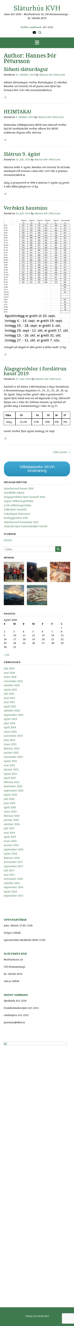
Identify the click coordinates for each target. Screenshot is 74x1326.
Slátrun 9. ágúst (22, 154)
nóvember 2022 (13, 756)
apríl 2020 (10, 807)
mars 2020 (10, 811)
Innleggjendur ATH (16, 517)
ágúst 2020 (10, 794)
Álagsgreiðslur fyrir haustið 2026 (24, 496)
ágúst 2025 (10, 689)
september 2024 (13, 714)
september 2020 (13, 790)
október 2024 (12, 710)
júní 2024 (9, 723)
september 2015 (13, 895)
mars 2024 (10, 731)
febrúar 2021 (11, 782)
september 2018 (13, 849)
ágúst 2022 (10, 761)
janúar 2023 (11, 752)
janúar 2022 (11, 769)
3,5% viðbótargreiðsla (17, 505)
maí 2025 (9, 702)
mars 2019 (10, 841)
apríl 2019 (10, 836)
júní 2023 (9, 740)
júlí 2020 (9, 799)
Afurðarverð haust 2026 (19, 488)
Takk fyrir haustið (15, 509)
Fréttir (8, 540)
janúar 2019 (11, 845)
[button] (37, 42)
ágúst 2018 (10, 853)
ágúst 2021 (10, 773)
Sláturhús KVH (37, 8)
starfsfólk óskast (14, 492)
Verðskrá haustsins (25, 208)
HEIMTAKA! (17, 111)
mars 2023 (10, 744)
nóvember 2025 (13, 681)
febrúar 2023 (11, 748)
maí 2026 (9, 672)
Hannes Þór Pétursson (52, 74)
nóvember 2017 (13, 862)
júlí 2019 (9, 828)
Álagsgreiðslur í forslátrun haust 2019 (35, 371)
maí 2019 (9, 832)
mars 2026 (10, 676)
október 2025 (12, 685)
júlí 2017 (9, 870)
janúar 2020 (11, 819)
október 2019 (12, 824)
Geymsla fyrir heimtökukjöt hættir (25, 526)
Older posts (61, 452)
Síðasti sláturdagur (26, 69)
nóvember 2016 (13, 878)
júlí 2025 (9, 693)
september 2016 (13, 887)
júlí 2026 (9, 668)
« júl (6, 654)
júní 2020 (9, 803)
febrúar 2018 (11, 857)
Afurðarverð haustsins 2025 (21, 522)
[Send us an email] (34, 32)
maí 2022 (9, 765)
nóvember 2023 (13, 735)
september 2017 (13, 866)
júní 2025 (9, 698)
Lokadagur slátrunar (17, 513)
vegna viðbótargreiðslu (18, 501)
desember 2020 (13, 786)
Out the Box (42, 1316)
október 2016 (12, 883)
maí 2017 (9, 874)
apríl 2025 (10, 706)
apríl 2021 (10, 777)
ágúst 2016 (10, 891)
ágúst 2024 (10, 719)
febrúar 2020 (11, 815)
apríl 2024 (10, 727)
